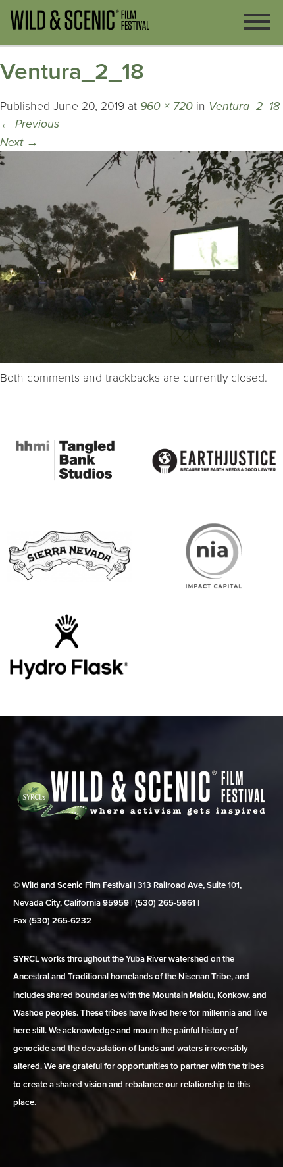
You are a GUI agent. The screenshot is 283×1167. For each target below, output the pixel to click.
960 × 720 (166, 106)
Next (19, 142)
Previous (29, 124)
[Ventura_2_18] (141, 360)
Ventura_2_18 (244, 106)
